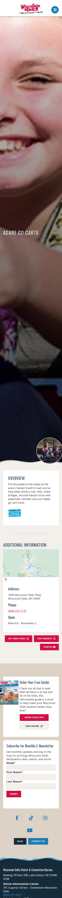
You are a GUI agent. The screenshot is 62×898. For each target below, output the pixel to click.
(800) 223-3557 (12, 895)
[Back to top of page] (55, 890)
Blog (20, 841)
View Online (32, 726)
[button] (55, 8)
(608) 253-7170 (17, 611)
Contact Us (38, 841)
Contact (48, 647)
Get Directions (16, 638)
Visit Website (44, 638)
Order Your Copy (34, 717)
